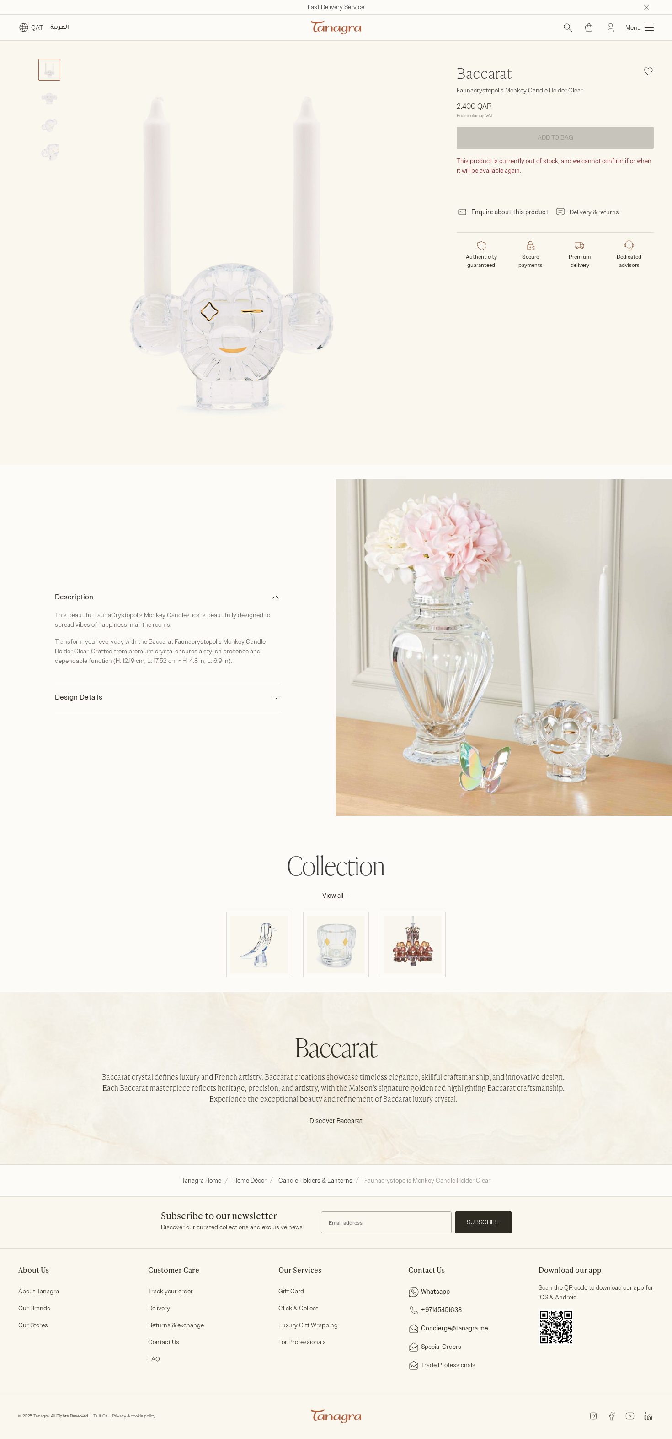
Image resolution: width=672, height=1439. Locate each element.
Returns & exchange (176, 1325)
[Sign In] (610, 27)
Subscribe (483, 1222)
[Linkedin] (648, 1416)
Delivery (159, 1308)
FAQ (154, 1359)
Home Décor (250, 1180)
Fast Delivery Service (336, 7)
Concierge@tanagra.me (454, 1328)
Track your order (170, 1291)
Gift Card (291, 1291)
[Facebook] (611, 1416)
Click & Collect (298, 1308)
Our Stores (33, 1325)
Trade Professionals (448, 1365)
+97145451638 (441, 1310)
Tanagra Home (201, 1180)
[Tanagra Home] (336, 27)
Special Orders (441, 1346)
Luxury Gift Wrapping (308, 1325)
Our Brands (34, 1308)
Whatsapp (435, 1291)
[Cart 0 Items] (588, 27)
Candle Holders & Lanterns (315, 1180)
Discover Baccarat (336, 1121)
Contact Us (163, 1342)
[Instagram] (593, 1416)
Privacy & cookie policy (133, 1416)
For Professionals (302, 1342)
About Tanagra (38, 1291)
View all (332, 895)
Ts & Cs (100, 1416)
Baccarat (484, 74)
